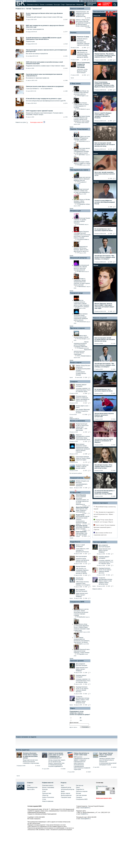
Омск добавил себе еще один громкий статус (81, 535)
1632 (86, 432)
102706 (88, 17)
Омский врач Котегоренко (79, 578)
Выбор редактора (22, 750)
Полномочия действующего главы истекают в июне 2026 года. (44, 17)
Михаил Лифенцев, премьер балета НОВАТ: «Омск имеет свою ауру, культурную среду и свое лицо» (104, 306)
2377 (66, 31)
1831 (66, 56)
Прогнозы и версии (77, 328)
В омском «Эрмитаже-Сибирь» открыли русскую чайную (82, 466)
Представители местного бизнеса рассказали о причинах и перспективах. (31, 761)
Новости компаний (77, 8)
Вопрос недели (75, 362)
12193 (85, 536)
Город (95, 210)
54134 (38, 765)
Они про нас (79, 785)
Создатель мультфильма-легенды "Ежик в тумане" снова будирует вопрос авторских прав (82, 700)
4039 (86, 575)
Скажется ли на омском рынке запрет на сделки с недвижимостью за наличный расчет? (55, 755)
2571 (66, 103)
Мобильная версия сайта (104, 798)
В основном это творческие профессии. (37, 78)
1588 (86, 487)
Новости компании (47, 801)
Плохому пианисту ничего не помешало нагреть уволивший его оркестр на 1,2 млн (82, 398)
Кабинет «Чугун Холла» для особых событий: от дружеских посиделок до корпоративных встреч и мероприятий (83, 23)
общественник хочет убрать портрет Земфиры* (82, 595)
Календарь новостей (36, 122)
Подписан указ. (30, 41)
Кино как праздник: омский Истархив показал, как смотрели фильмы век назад (105, 144)
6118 (66, 43)
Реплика (73, 32)
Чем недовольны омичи (79, 170)
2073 (86, 470)
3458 (111, 311)
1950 (86, 586)
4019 (111, 89)
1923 (86, 441)
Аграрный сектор (76, 478)
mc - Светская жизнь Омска (88, 1)
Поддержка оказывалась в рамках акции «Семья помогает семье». (45, 66)
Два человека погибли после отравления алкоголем (103, 534)
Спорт (63, 4)
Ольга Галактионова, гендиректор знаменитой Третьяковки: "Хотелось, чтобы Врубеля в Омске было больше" (105, 84)
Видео (63, 791)
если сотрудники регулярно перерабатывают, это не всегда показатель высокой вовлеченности (82, 500)
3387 (111, 233)
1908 (111, 206)
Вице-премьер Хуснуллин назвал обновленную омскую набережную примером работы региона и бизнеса (83, 448)
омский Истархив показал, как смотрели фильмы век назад (82, 560)
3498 (86, 453)
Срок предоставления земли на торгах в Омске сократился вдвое (83, 458)
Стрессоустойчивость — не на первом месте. (39, 88)
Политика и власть (33, 4)
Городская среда (76, 293)
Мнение (96, 63)
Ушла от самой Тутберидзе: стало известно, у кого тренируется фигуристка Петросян (103, 115)
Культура (57, 4)
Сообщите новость (106, 4)
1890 (66, 91)
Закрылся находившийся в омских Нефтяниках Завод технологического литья (83, 437)
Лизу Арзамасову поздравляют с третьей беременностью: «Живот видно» (104, 514)
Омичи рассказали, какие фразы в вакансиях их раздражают (45, 86)
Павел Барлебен (81, 531)
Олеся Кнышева (81, 495)
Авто (62, 785)
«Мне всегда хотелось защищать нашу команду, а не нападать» (83, 583)
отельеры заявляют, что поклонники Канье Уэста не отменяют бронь (83, 390)
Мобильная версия (91, 4)
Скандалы (74, 381)
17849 (85, 414)
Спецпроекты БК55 (77, 602)
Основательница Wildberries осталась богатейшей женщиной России (105, 202)
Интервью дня (75, 210)
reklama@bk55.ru (86, 818)
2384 (86, 598)
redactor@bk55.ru (85, 807)
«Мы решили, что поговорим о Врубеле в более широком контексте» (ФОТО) (82, 571)
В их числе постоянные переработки (37, 53)
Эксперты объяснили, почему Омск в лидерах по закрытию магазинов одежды (30, 755)
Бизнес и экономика (46, 4)
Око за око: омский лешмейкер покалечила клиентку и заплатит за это (105, 174)
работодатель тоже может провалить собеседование (82, 510)
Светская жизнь (99, 11)
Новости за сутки (21, 122)
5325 (86, 704)
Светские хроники (77, 660)
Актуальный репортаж (78, 258)
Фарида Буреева (81, 566)
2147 (66, 19)
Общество (79, 4)
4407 (85, 505)
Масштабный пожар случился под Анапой (105, 508)
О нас (29, 785)
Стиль (44, 799)
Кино (95, 124)
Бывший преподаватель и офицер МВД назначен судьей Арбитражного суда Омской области (43, 38)
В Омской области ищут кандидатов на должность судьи (43, 98)
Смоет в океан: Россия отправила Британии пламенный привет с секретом (104, 527)
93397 (89, 771)
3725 (85, 524)
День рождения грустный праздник (81, 590)
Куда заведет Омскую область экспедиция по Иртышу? (106, 754)
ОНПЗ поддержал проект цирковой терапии (39, 111)
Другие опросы (73, 727)
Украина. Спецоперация (79, 129)
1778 (86, 462)
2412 (66, 68)
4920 (85, 530)
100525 (114, 767)
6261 (86, 693)
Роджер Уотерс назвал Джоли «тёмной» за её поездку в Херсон (103, 521)
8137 (86, 403)
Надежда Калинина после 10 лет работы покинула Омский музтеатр (82, 689)
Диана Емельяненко (82, 507)
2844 (86, 393)
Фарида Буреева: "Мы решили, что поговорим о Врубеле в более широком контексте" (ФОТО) (105, 55)
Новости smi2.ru (74, 418)
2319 (111, 178)
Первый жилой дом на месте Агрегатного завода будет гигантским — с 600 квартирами (82, 427)
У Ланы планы (75, 83)
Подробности (75, 542)
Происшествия (70, 4)
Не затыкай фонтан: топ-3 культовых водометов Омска (104, 229)
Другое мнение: (74, 722)
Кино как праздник (81, 556)
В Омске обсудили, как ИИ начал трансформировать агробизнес (82, 483)
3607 (85, 513)
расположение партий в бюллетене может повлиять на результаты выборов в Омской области (82, 520)
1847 (86, 553)
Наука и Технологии (48, 797)
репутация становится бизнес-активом (82, 528)
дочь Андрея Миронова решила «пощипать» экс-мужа (83, 411)
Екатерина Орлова (81, 525)
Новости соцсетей (100, 318)
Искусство (97, 15)
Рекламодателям (32, 787)
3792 (66, 117)
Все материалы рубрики (76, 473)
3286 (66, 80)
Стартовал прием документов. (35, 29)
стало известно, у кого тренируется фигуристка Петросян (82, 550)
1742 (86, 563)
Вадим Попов (80, 515)
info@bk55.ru (84, 814)
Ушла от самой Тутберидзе (80, 545)
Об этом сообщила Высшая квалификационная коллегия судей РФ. (46, 101)
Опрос (78, 787)
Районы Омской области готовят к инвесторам (81, 753)
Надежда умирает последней (81, 385)
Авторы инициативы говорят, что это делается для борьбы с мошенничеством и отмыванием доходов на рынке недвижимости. (56, 763)
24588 (88, 27)
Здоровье (97, 237)
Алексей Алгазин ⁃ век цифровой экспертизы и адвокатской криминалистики (82, 14)
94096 (63, 768)
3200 (86, 377)
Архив (72, 77)
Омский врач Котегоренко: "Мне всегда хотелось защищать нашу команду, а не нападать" (105, 257)
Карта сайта (30, 789)
